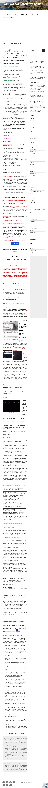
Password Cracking (33, 219)
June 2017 (32, 118)
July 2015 (31, 129)
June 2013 (32, 162)
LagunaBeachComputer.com (22, 4)
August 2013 (32, 158)
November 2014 (33, 138)
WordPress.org (33, 252)
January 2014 (32, 147)
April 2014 (32, 142)
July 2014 (31, 140)
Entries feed (32, 248)
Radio (31, 225)
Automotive (32, 187)
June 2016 (32, 125)
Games (11, 11)
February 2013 (32, 171)
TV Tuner (31, 237)
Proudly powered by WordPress (27, 782)
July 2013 (31, 160)
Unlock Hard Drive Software (8, 17)
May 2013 (32, 164)
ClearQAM (32, 193)
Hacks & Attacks (33, 202)
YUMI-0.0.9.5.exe (15, 309)
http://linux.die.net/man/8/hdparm (17, 512)
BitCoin (31, 189)
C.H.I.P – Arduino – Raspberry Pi (36, 191)
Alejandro (32, 91)
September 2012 (33, 178)
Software (32, 230)
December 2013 (33, 149)
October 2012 (32, 175)
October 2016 (32, 120)
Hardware (32, 204)
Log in (31, 246)
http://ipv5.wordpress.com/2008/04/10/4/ (12, 506)
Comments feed (33, 250)
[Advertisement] (24, 28)
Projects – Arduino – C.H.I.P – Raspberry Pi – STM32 (13, 14)
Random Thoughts (33, 228)
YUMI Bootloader (11, 695)
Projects (31, 223)
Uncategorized (33, 239)
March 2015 (32, 133)
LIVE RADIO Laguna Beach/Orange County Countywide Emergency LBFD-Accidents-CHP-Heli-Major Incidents (37, 77)
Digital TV (32, 198)
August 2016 (32, 122)
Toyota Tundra (32, 232)
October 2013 (32, 153)
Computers (5, 11)
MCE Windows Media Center (35, 214)
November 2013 (33, 151)
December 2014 (33, 136)
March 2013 (32, 169)
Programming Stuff (33, 221)
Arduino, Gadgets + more (35, 184)
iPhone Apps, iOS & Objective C (32, 14)
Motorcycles (21, 11)
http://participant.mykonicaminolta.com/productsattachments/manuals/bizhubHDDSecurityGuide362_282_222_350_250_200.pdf (15, 518)
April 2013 (32, 166)
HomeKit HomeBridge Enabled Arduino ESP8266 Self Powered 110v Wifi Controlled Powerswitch (37, 63)
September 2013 (33, 155)
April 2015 (32, 131)
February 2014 (32, 144)
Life (16, 11)
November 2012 (33, 173)
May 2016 (32, 127)
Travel (31, 234)
